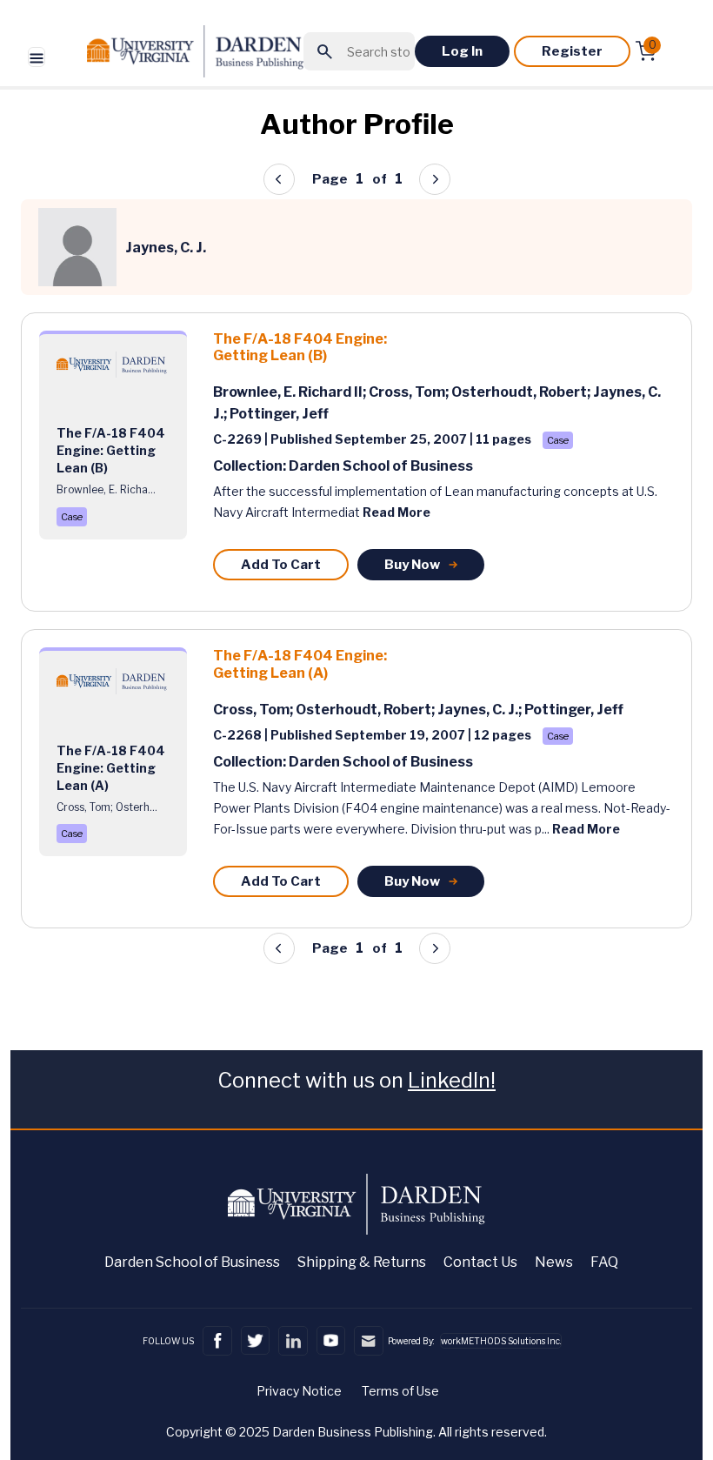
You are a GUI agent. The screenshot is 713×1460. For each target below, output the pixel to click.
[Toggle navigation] (36, 57)
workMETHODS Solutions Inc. (501, 1341)
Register (572, 51)
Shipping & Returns (361, 1262)
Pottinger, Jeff (279, 413)
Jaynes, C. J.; (480, 709)
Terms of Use (400, 1390)
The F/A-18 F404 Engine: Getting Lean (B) (300, 347)
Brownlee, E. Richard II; (291, 392)
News (554, 1262)
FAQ (604, 1262)
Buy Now (412, 565)
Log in (462, 51)
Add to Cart (281, 565)
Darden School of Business (192, 1262)
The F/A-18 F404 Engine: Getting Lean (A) (300, 663)
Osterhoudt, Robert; (522, 392)
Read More (396, 512)
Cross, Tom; (410, 392)
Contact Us (480, 1262)
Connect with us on (356, 1080)
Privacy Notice (299, 1390)
